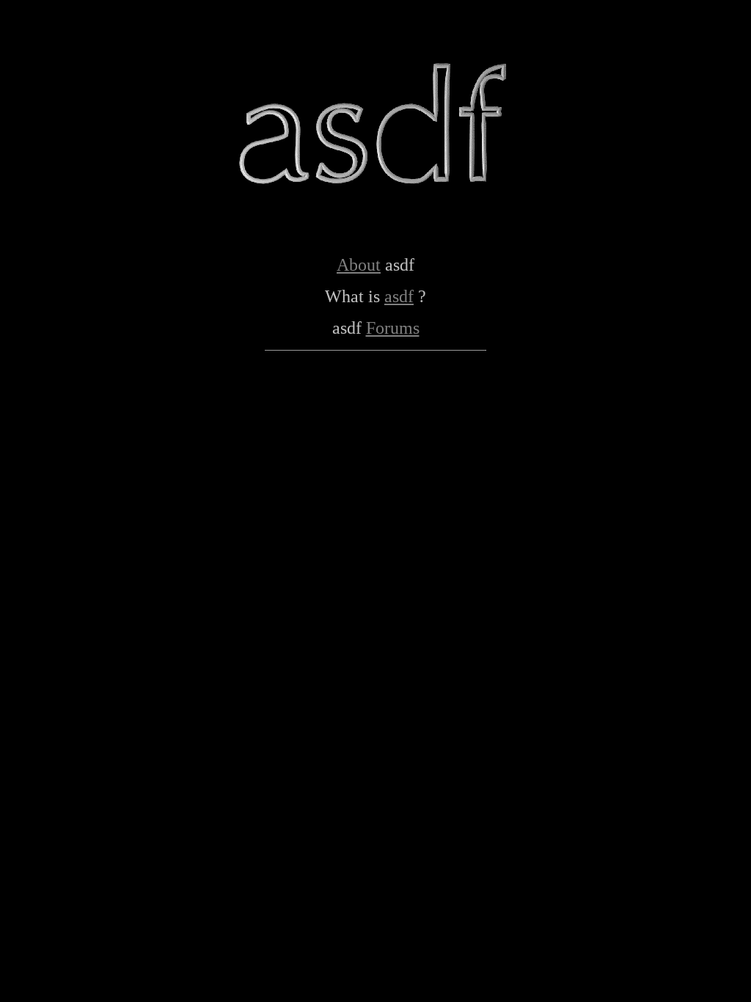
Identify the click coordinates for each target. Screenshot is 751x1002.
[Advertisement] (375, 395)
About (359, 264)
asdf (399, 296)
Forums (393, 327)
